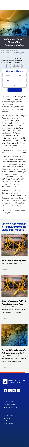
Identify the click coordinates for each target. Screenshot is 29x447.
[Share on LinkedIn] (11, 66)
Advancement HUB (9, 402)
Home (2, 50)
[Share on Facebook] (7, 66)
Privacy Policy (8, 424)
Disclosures (7, 421)
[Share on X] (18, 66)
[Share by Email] (22, 66)
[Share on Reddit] (14, 66)
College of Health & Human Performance (13, 52)
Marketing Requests (10, 407)
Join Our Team (8, 415)
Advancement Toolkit (10, 404)
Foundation (7, 418)
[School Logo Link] (13, 382)
